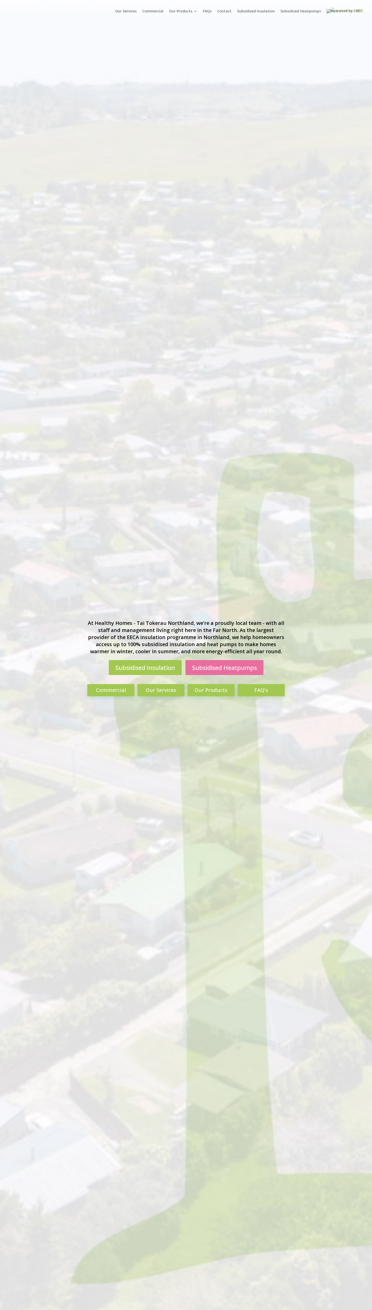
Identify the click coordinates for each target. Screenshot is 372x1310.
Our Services (126, 11)
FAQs (207, 11)
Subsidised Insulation (256, 11)
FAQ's (261, 690)
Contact (224, 11)
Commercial (152, 11)
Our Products (180, 11)
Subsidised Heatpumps (300, 11)
